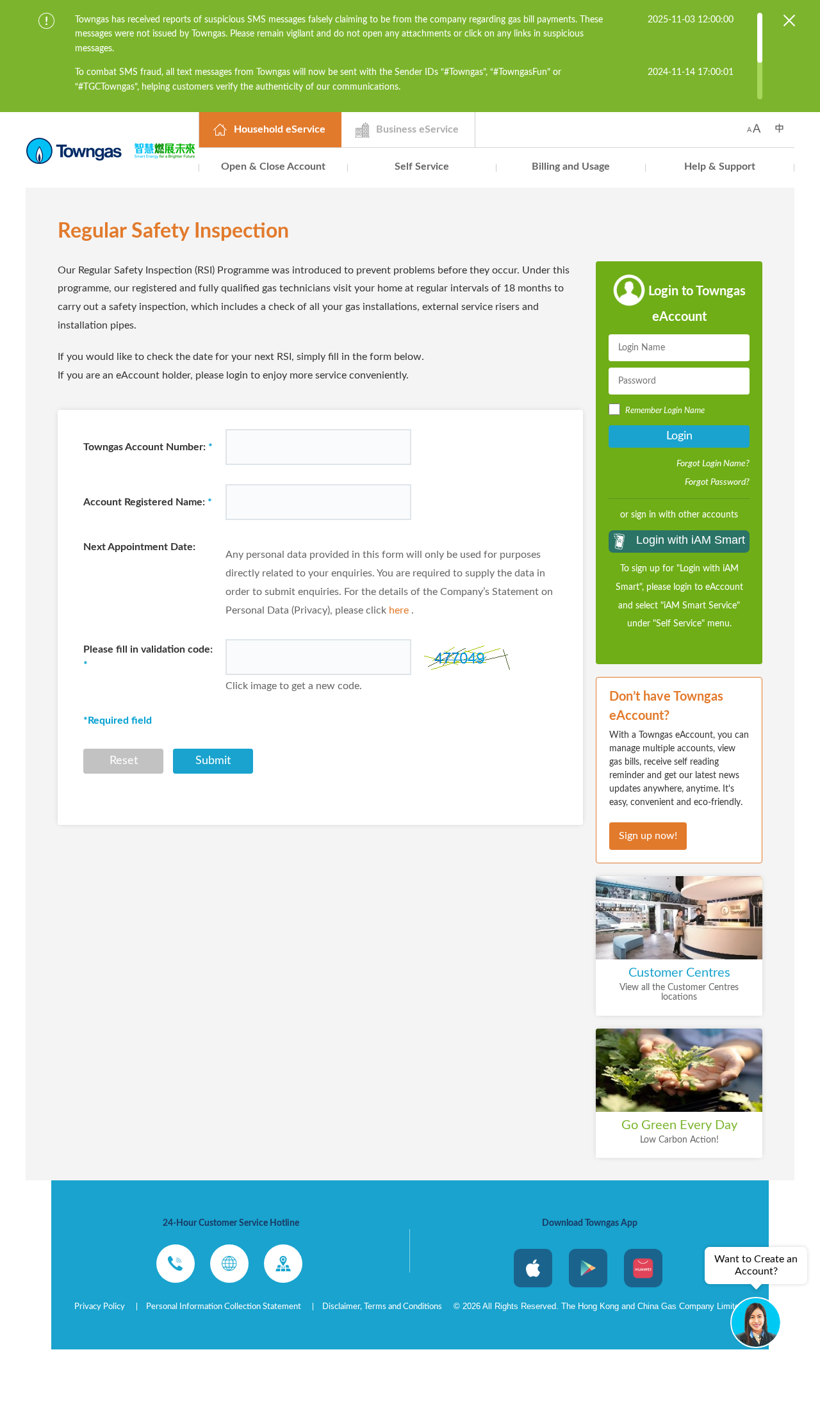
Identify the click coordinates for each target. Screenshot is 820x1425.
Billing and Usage (571, 166)
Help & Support (719, 166)
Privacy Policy (99, 1307)
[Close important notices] (789, 20)
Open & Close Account (273, 166)
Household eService (279, 129)
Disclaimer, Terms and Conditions (382, 1307)
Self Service (422, 166)
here (399, 610)
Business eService (417, 129)
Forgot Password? (717, 482)
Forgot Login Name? (713, 463)
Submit (213, 761)
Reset (124, 761)
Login (679, 436)
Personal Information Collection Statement (223, 1307)
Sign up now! (648, 836)
